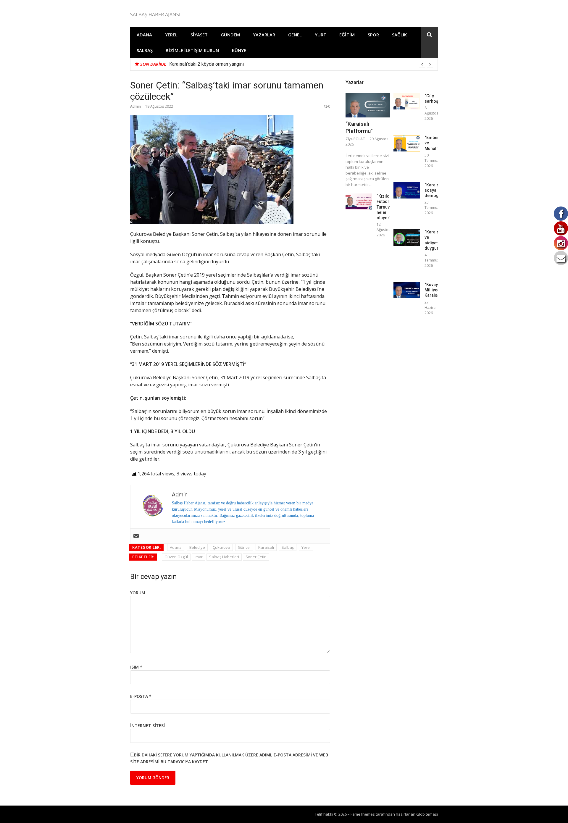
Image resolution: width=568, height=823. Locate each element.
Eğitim (347, 35)
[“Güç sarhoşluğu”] (406, 101)
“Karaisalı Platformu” (359, 127)
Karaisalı (266, 547)
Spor (373, 35)
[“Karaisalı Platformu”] (368, 105)
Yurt (320, 35)
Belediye (197, 547)
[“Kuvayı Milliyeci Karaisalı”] (406, 290)
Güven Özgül (176, 556)
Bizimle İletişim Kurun (192, 50)
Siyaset (199, 35)
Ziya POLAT (355, 138)
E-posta (140, 696)
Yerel (171, 35)
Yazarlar (264, 35)
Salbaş (145, 50)
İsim (136, 667)
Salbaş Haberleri (224, 556)
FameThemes (363, 814)
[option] (301, 64)
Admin (135, 106)
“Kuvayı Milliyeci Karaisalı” (434, 290)
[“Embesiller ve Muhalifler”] (406, 143)
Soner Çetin (256, 556)
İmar (198, 556)
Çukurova (221, 547)
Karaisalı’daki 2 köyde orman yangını (206, 64)
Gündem (230, 35)
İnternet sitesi (147, 725)
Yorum (137, 593)
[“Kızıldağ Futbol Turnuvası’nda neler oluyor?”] (359, 201)
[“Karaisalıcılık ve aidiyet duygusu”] (406, 237)
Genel (295, 35)
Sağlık (399, 35)
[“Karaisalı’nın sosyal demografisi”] (406, 190)
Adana (144, 35)
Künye (239, 50)
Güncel (244, 547)
